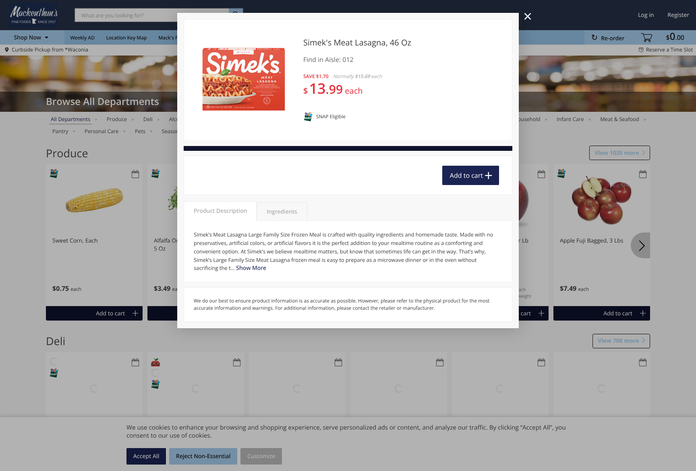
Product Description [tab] (220, 211)
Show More (251, 268)
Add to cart (466, 175)
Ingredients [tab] (282, 212)
